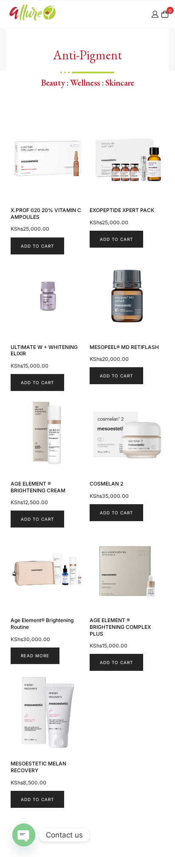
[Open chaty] (23, 835)
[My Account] (155, 14)
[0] (165, 14)
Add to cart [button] (37, 245)
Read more (35, 655)
